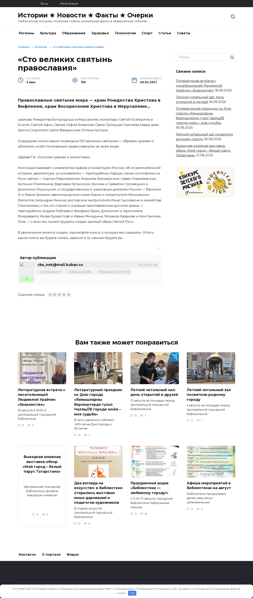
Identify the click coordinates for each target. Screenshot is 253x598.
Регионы (26, 33)
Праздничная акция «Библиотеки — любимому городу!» (149, 488)
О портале (51, 554)
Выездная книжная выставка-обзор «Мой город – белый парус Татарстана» (203, 150)
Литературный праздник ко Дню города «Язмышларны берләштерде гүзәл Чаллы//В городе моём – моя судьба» (98, 402)
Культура (48, 33)
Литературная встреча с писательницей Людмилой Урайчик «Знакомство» (199, 85)
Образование (74, 33)
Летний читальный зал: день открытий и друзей (154, 392)
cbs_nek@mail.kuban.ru (60, 265)
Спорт (147, 33)
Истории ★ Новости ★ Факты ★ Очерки (85, 15)
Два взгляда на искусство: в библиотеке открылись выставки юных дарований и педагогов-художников (98, 493)
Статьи (165, 33)
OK (132, 593)
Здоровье (100, 33)
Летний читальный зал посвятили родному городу (209, 394)
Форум (73, 554)
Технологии (125, 33)
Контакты (27, 554)
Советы (183, 33)
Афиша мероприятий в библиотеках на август (209, 485)
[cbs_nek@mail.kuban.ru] (27, 269)
